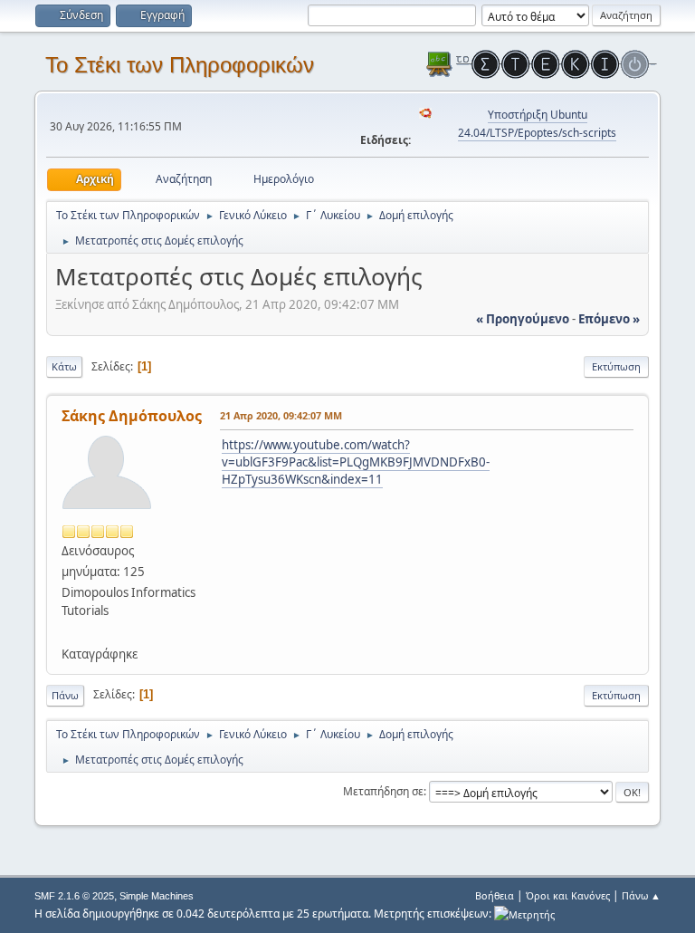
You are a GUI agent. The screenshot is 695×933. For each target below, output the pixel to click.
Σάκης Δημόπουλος (132, 416)
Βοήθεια (494, 895)
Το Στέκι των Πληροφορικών (179, 65)
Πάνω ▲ (641, 895)
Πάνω (65, 695)
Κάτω (64, 366)
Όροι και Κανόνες (568, 895)
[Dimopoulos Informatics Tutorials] (69, 631)
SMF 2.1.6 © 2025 (74, 895)
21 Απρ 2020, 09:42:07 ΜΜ (281, 415)
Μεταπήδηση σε (383, 791)
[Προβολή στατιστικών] (524, 913)
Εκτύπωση (616, 366)
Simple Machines (156, 895)
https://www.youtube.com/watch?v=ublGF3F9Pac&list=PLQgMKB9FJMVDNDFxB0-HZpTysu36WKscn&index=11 (356, 461)
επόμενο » (609, 319)
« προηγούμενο (522, 319)
